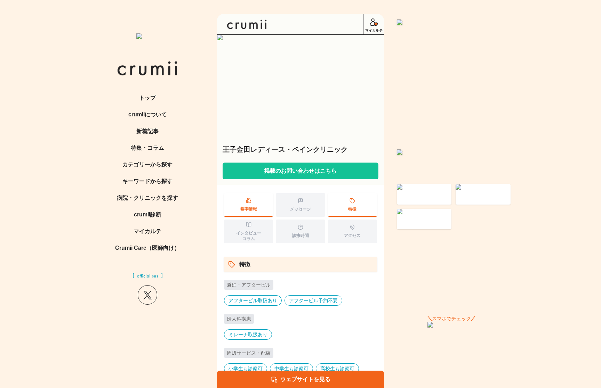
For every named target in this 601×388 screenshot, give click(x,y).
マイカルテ (147, 231)
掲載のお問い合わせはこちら (300, 171)
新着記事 (147, 131)
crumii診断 (147, 214)
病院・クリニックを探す (147, 198)
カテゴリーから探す (147, 164)
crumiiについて (147, 114)
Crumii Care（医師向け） (147, 248)
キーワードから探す (147, 181)
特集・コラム (147, 148)
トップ (147, 98)
